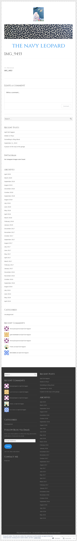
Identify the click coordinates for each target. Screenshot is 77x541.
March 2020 (8, 178)
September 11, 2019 (10, 143)
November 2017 (9, 232)
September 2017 (9, 239)
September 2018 (9, 196)
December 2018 (9, 188)
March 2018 (8, 217)
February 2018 (9, 221)
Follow (8, 446)
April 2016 (7, 301)
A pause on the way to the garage (14, 146)
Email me (7, 460)
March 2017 (8, 261)
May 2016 (7, 297)
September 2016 (9, 283)
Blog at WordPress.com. (24, 532)
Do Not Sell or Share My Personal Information (46, 532)
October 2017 (8, 236)
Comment (66, 106)
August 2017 (8, 243)
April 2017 (7, 257)
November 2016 (9, 276)
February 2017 (9, 265)
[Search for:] (38, 119)
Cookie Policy (37, 537)
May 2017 (7, 254)
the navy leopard (38, 46)
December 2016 (9, 272)
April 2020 (7, 174)
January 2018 (8, 225)
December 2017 (9, 228)
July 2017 (7, 247)
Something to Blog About (12, 139)
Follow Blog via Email (17, 430)
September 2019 (9, 181)
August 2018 (8, 199)
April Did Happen (9, 132)
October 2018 (8, 192)
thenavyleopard (14, 328)
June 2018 (7, 207)
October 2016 (8, 279)
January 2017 (8, 268)
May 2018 (7, 210)
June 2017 (7, 250)
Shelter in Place (9, 136)
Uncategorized (8, 314)
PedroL (12, 346)
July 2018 (7, 203)
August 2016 (8, 286)
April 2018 (7, 214)
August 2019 (8, 185)
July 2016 (7, 290)
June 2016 (7, 294)
